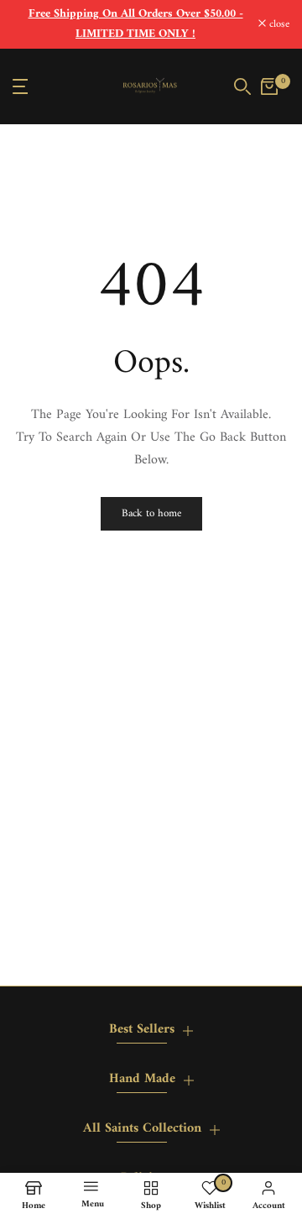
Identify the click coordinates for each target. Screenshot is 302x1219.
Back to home (151, 513)
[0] (269, 86)
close (277, 24)
